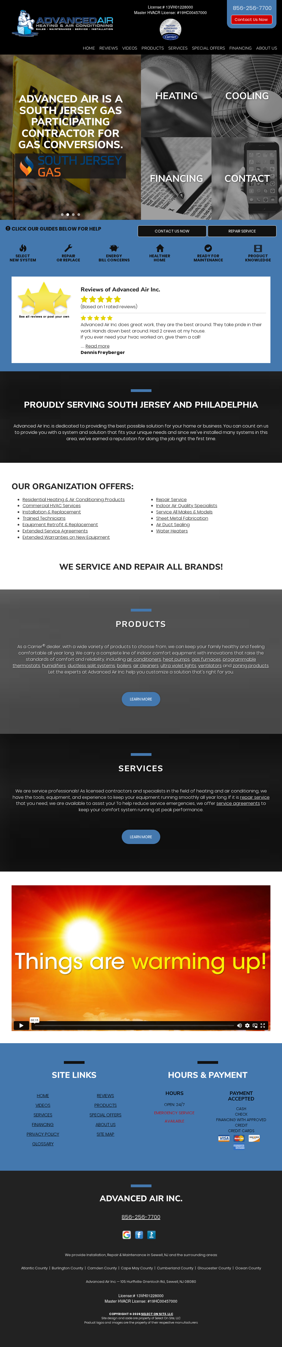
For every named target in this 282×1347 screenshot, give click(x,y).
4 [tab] (80, 216)
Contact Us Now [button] (252, 19)
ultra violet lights (178, 665)
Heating (176, 96)
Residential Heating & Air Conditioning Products (74, 499)
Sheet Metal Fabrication (182, 518)
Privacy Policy (43, 1134)
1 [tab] (63, 216)
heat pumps (176, 659)
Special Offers (208, 48)
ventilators (210, 665)
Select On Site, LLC (157, 1314)
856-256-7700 (141, 1217)
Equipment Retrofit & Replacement (60, 524)
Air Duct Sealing (173, 524)
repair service (255, 797)
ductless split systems (91, 665)
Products (153, 48)
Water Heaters (172, 531)
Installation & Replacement (52, 512)
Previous (5, 137)
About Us (266, 48)
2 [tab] (69, 216)
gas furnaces (206, 659)
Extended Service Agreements (55, 531)
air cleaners (146, 665)
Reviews (108, 48)
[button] (172, 231)
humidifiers (54, 665)
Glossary (43, 1144)
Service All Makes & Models (184, 512)
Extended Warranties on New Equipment (66, 537)
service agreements (238, 803)
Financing (240, 48)
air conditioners (144, 659)
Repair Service (171, 499)
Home (89, 48)
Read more (98, 346)
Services (178, 48)
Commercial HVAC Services (52, 505)
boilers (124, 665)
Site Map (105, 1134)
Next (135, 137)
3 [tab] (74, 216)
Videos (129, 48)
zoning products (251, 665)
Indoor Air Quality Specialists (186, 505)
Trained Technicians (44, 518)
